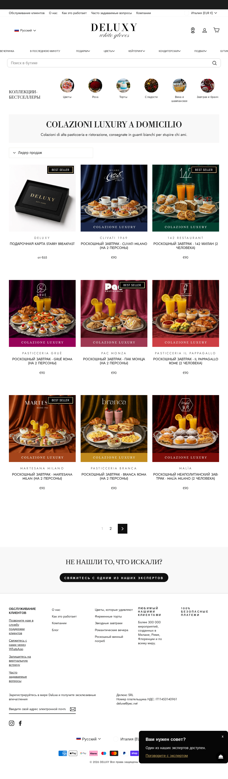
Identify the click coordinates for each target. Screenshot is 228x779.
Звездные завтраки (108, 623)
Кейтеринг (135, 51)
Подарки (82, 51)
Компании (143, 13)
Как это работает (74, 13)
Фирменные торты (108, 616)
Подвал (199, 51)
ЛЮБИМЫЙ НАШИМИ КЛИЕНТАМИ (150, 612)
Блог (55, 630)
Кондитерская (168, 51)
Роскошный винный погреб (109, 638)
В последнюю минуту (45, 51)
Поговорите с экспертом (167, 755)
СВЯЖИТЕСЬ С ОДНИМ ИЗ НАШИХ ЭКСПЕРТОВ (114, 578)
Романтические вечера (111, 630)
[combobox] (114, 62)
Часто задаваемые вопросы (111, 13)
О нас (53, 13)
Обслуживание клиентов (27, 13)
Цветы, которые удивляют (114, 609)
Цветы (108, 51)
